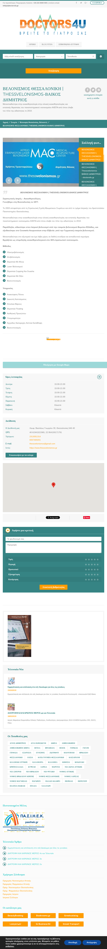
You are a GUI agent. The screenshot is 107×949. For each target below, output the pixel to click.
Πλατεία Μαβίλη (17, 786)
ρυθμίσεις (10, 946)
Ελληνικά (97, 3)
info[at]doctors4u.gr (11, 6)
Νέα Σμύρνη (15, 772)
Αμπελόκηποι (68, 743)
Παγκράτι (36, 781)
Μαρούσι (56, 767)
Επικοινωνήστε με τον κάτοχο (21, 455)
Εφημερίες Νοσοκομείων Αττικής (17, 881)
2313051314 (35, 436)
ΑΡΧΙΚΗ (32, 44)
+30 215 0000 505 (40, 3)
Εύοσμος (40, 753)
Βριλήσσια (50, 748)
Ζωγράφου (54, 753)
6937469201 (35, 440)
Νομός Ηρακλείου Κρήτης (22, 776)
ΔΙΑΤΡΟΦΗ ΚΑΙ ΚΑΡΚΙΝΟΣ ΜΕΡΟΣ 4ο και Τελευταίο (31, 853)
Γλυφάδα (14, 753)
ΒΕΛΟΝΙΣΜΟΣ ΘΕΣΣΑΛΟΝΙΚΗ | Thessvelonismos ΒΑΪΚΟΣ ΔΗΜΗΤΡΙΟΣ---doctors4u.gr (91, 171)
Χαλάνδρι (46, 786)
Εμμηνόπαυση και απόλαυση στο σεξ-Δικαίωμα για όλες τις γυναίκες (37, 848)
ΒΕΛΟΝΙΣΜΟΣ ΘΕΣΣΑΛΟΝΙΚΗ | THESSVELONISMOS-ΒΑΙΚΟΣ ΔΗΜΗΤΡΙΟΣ (92, 154)
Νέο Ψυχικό (49, 772)
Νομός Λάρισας (71, 776)
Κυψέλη (32, 767)
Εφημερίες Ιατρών (10, 894)
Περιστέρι (82, 781)
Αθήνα (54, 743)
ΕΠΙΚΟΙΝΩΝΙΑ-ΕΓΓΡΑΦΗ (69, 44)
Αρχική (5, 122)
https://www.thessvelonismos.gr (43, 448)
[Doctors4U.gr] (53, 25)
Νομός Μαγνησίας (18, 781)
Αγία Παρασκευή (38, 743)
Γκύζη (86, 748)
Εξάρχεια (26, 753)
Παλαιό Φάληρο (52, 781)
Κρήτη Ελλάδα (16, 767)
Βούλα (37, 748)
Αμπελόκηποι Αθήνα (20, 748)
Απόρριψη (92, 942)
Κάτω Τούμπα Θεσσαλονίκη (51, 757)
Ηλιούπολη (69, 753)
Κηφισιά (66, 762)
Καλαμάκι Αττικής (19, 762)
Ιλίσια (30, 757)
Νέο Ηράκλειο (32, 772)
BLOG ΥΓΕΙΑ (47, 44)
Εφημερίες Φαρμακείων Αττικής (16, 884)
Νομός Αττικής (66, 772)
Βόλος (62, 748)
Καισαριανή (74, 757)
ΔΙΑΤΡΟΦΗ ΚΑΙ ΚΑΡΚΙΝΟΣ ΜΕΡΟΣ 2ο (25, 864)
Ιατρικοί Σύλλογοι (10, 897)
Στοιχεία (14, 122)
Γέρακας (74, 748)
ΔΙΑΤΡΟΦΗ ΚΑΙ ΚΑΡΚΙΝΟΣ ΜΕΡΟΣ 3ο (25, 859)
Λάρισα (43, 767)
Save (87, 517)
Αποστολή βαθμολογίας (53, 587)
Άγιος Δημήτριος (18, 743)
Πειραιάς (69, 781)
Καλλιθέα (52, 762)
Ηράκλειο (83, 753)
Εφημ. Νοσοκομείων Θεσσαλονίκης (18, 887)
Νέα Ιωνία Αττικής (73, 767)
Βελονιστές (43, 122)
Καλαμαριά (37, 762)
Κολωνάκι (79, 762)
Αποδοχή (72, 942)
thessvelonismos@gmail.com (42, 444)
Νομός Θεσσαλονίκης (49, 776)
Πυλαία (33, 786)
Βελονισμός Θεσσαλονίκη (29, 122)
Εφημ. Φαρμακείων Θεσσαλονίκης (17, 891)
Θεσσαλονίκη (16, 757)
